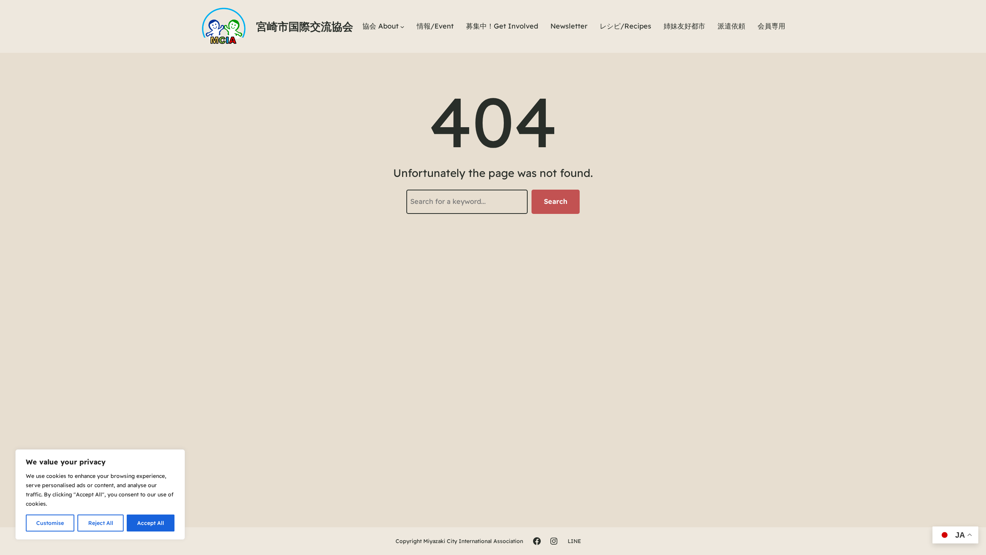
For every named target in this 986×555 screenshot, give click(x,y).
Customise (50, 523)
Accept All (150, 523)
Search (555, 201)
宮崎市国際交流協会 (304, 26)
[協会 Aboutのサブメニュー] (402, 26)
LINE (574, 541)
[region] (100, 494)
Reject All (100, 523)
